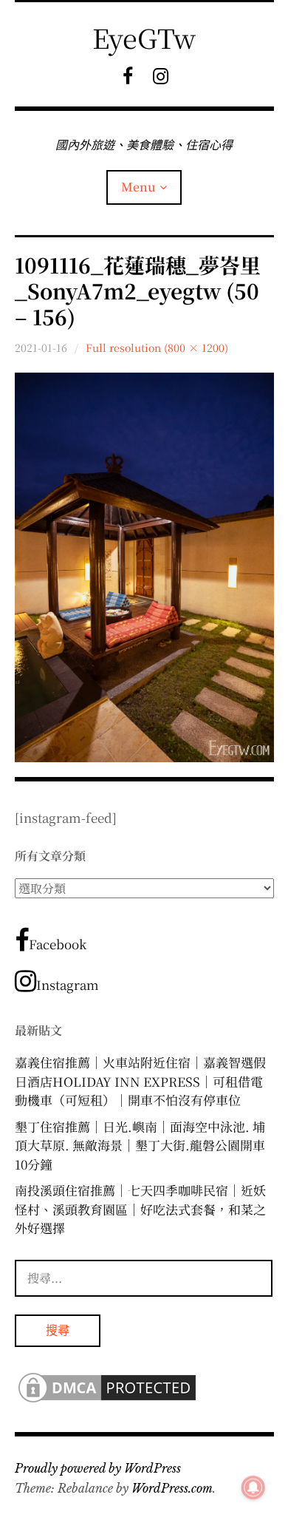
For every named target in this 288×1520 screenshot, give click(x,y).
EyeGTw (144, 37)
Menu (138, 186)
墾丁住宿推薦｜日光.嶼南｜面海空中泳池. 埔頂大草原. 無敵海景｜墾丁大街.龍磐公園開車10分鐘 (140, 1145)
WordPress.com (172, 1488)
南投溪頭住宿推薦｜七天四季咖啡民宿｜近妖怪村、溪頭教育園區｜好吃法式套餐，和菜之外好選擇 (140, 1209)
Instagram (67, 984)
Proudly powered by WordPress (98, 1468)
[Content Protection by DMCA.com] (107, 1400)
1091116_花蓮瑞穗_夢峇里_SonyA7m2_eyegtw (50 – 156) (138, 290)
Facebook (57, 943)
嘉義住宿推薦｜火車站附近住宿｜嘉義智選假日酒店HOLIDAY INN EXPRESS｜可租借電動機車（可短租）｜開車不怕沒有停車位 (140, 1081)
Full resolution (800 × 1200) (157, 347)
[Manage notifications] (253, 1487)
